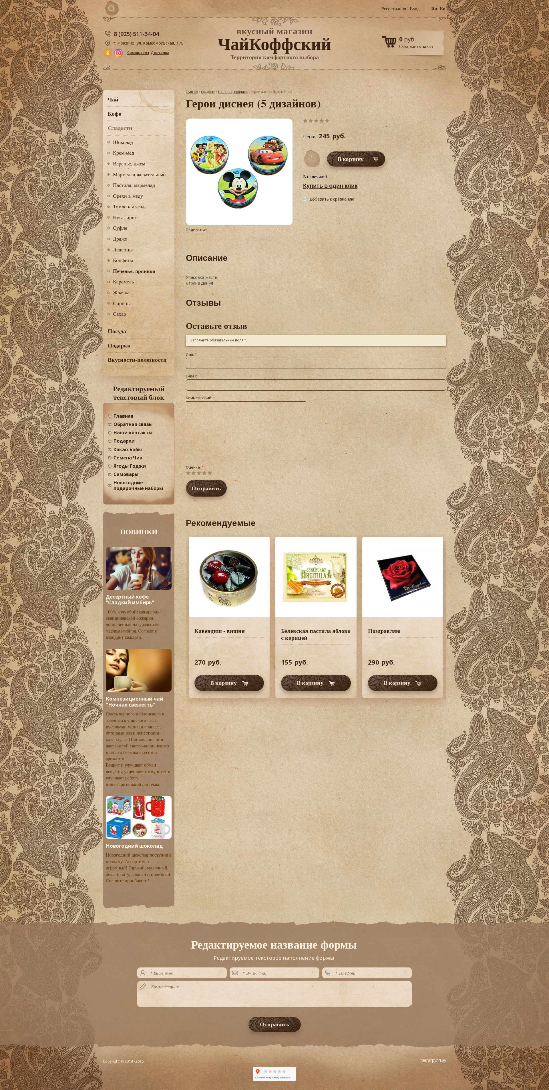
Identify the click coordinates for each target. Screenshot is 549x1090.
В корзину (223, 683)
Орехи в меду (128, 195)
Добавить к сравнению (331, 199)
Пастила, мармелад (134, 184)
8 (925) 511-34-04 (136, 34)
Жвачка (121, 292)
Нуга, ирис (125, 217)
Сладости (208, 91)
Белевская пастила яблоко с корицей (316, 634)
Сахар (119, 313)
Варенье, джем (129, 163)
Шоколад (123, 142)
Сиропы (122, 303)
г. (116, 43)
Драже (120, 238)
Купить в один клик (330, 185)
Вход (414, 8)
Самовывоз (138, 52)
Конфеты (123, 260)
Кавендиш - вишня (219, 631)
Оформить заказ (416, 46)
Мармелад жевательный (139, 174)
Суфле (120, 227)
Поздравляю (384, 631)
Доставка (160, 52)
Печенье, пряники (134, 271)
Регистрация (393, 8)
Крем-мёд (123, 152)
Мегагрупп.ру (433, 1060)
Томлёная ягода (130, 206)
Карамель (123, 281)
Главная (192, 91)
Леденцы (123, 249)
